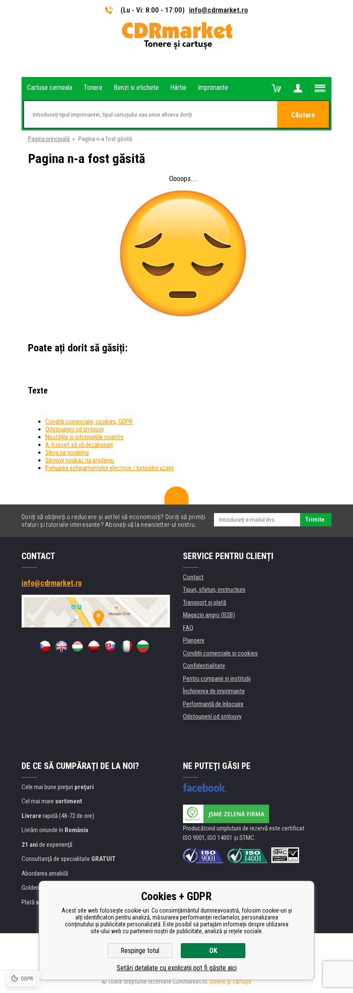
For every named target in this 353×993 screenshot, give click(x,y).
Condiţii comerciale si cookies (220, 653)
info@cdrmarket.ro (218, 10)
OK (213, 951)
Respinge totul (140, 951)
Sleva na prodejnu (67, 452)
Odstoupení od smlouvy (74, 429)
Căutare (303, 115)
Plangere (193, 640)
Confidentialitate (204, 666)
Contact (193, 577)
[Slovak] (110, 646)
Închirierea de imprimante (214, 691)
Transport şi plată (204, 602)
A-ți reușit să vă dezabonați (79, 445)
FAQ (188, 628)
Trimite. (315, 519)
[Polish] (94, 646)
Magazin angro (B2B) (209, 615)
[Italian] (127, 646)
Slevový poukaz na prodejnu (79, 460)
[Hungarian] (77, 646)
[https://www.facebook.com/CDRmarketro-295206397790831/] (204, 787)
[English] (61, 646)
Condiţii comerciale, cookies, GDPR (89, 421)
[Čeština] (45, 646)
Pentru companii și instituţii (217, 678)
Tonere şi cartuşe (230, 981)
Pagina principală (49, 138)
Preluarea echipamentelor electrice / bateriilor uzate (109, 468)
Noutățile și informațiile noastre (84, 437)
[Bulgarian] (143, 646)
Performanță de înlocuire (213, 704)
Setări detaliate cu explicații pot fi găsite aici (177, 968)
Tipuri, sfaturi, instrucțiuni (214, 589)
